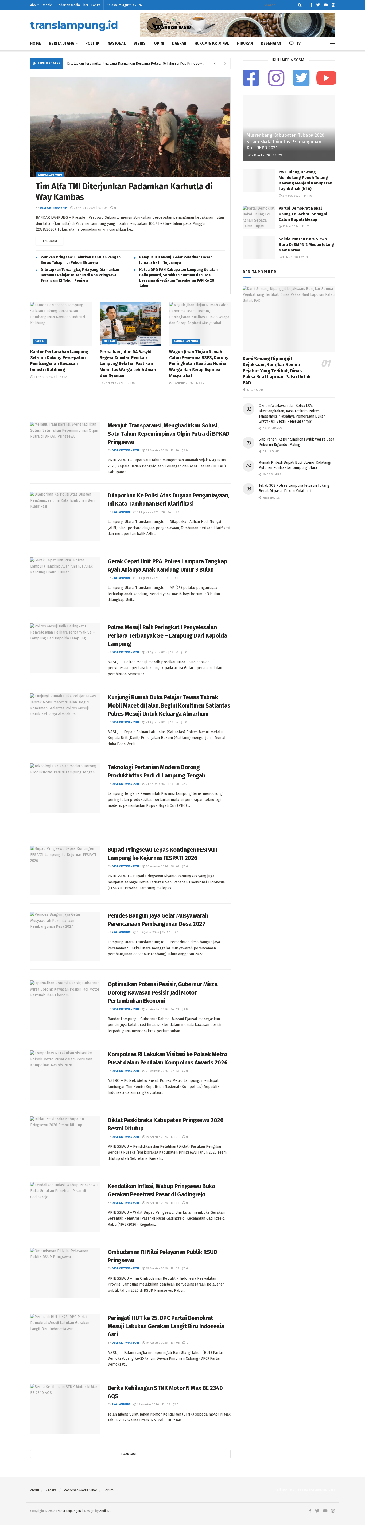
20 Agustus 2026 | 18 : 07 (162, 866)
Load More (130, 1454)
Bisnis (140, 43)
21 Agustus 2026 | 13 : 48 (162, 784)
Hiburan (245, 43)
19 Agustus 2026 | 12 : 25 (153, 1404)
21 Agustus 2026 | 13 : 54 (161, 652)
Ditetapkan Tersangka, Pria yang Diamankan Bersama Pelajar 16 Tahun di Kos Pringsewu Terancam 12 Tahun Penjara (156, 63)
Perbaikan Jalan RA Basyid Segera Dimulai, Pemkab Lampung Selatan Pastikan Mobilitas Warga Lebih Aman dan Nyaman (128, 363)
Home (35, 43)
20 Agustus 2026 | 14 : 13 (162, 1009)
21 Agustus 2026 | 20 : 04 (153, 512)
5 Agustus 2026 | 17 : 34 (188, 383)
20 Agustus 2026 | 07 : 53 (162, 1071)
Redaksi (47, 5)
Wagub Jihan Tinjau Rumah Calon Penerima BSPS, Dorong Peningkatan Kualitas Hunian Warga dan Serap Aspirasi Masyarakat (198, 363)
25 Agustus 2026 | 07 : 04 (90, 208)
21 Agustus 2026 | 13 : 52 (161, 722)
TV (298, 43)
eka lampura (121, 512)
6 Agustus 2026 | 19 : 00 (119, 383)
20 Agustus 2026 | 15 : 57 (153, 932)
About (34, 5)
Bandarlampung (49, 174)
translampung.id (74, 25)
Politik (92, 43)
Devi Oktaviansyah (53, 208)
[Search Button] (298, 5)
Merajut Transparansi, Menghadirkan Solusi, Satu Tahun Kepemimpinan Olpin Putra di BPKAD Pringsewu (169, 434)
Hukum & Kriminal (212, 43)
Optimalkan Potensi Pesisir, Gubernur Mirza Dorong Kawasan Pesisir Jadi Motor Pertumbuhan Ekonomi (163, 992)
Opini (159, 43)
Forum (95, 5)
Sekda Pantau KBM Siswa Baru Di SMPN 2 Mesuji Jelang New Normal (306, 245)
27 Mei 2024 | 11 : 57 (295, 226)
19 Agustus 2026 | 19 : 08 (162, 1343)
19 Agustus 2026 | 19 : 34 (162, 1203)
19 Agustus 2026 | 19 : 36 (162, 1137)
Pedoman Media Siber (72, 5)
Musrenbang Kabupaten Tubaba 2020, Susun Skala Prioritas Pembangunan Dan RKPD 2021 (286, 141)
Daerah (179, 43)
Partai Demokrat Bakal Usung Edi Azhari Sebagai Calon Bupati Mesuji (303, 214)
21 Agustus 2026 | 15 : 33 (153, 578)
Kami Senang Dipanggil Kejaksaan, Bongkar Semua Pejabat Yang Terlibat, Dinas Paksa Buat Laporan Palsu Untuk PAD (276, 371)
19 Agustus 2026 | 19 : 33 (162, 1268)
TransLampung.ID (68, 1511)
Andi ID (104, 1511)
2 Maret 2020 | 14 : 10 (297, 196)
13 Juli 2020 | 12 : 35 (295, 257)
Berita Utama (61, 43)
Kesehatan (271, 43)
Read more (49, 241)
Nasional (117, 43)
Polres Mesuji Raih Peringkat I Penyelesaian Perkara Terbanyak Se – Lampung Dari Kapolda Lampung (167, 635)
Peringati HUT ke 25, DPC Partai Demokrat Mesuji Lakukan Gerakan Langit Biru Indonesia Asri (166, 1326)
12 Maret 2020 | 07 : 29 (266, 155)
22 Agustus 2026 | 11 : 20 (162, 450)
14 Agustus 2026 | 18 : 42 (50, 377)
